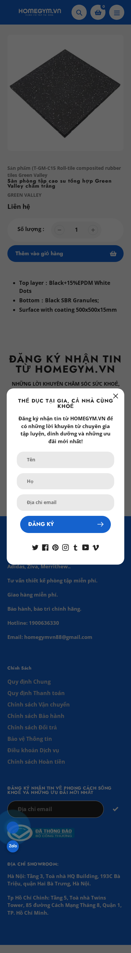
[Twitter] (35, 547)
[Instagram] (65, 547)
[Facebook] (45, 547)
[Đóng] (116, 396)
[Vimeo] (95, 547)
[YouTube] (85, 547)
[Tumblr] (75, 547)
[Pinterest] (55, 547)
